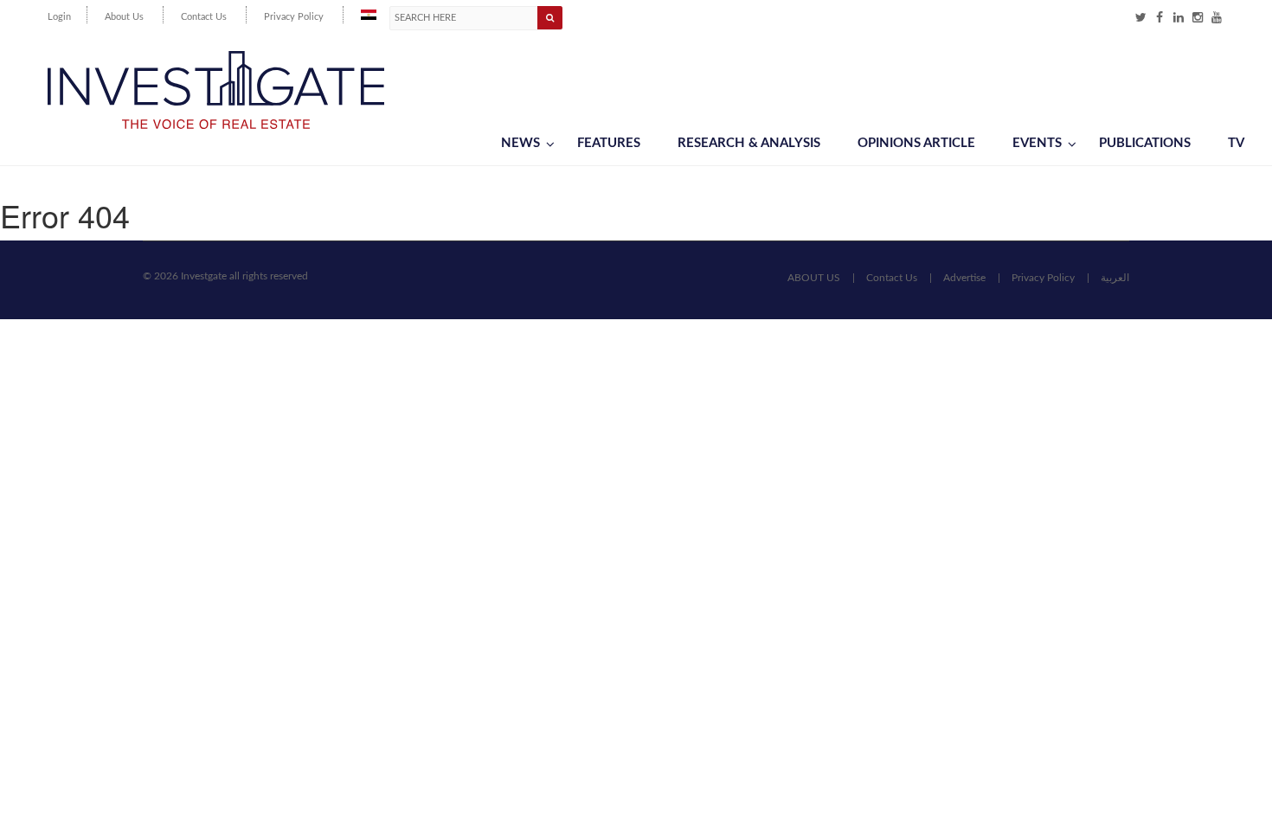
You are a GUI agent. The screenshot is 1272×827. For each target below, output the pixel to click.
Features (608, 143)
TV (1236, 143)
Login (59, 17)
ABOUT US (813, 277)
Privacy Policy (294, 17)
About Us (124, 17)
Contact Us (204, 17)
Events (1037, 143)
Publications (1145, 143)
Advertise (964, 277)
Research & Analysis (749, 143)
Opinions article (916, 143)
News (520, 143)
